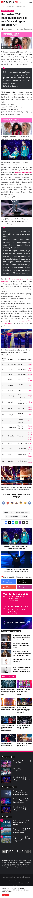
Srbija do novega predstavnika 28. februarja (6, 745)
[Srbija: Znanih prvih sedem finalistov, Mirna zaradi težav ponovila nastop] (8, 720)
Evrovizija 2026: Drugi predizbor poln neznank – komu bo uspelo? (24, 692)
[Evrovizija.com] (10, 2)
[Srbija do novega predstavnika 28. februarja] (8, 738)
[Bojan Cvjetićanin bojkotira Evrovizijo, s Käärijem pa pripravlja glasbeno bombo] (6, 670)
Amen (30, 386)
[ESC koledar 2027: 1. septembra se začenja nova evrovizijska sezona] (6, 779)
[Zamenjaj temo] (21, 3)
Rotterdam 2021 (22, 513)
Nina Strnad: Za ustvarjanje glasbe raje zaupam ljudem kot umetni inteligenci (21, 637)
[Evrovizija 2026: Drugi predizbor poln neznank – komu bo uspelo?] (24, 684)
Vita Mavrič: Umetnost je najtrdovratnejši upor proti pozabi (21, 645)
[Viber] (20, 522)
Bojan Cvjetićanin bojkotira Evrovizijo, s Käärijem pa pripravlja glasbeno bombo (21, 669)
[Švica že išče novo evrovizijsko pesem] (6, 771)
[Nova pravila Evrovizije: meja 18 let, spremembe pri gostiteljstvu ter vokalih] (6, 793)
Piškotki (27, 883)
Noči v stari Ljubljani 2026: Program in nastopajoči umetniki (21, 822)
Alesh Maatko (8, 29)
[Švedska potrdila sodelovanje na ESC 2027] (6, 763)
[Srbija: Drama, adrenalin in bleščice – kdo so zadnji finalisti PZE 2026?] (24, 702)
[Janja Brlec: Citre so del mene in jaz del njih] (6, 661)
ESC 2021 (8, 513)
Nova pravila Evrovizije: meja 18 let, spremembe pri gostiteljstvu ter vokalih (22, 792)
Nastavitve (9, 891)
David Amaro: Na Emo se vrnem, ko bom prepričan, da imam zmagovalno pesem (22, 653)
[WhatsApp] (16, 522)
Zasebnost (16, 886)
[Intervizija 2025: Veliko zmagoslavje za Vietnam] (24, 738)
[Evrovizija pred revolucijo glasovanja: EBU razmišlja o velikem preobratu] (6, 801)
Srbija (25, 516)
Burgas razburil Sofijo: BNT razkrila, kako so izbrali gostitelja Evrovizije (21, 830)
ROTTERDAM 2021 (21, 7)
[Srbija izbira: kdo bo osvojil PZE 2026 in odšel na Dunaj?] (24, 720)
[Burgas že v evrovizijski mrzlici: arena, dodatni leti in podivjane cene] (6, 839)
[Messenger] (13, 522)
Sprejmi (5, 895)
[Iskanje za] (24, 3)
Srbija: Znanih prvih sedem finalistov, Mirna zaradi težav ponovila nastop (7, 728)
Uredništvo (12, 883)
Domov (4, 7)
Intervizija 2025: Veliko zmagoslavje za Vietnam (24, 745)
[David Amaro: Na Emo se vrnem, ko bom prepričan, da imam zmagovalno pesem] (6, 653)
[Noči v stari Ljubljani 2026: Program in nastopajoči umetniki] (6, 823)
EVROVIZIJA (11, 7)
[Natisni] (27, 522)
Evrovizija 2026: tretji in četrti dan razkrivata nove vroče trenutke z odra (8, 692)
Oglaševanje (20, 883)
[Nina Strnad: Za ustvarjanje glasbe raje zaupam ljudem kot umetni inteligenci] (6, 637)
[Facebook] (6, 522)
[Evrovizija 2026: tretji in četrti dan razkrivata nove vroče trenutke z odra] (8, 684)
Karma (30, 421)
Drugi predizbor (12, 516)
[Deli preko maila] (23, 522)
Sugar (30, 396)
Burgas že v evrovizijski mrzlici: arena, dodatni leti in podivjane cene (22, 839)
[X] (9, 522)
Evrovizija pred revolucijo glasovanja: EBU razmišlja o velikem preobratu (21, 800)
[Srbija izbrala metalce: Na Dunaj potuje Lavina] (8, 702)
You (29, 414)
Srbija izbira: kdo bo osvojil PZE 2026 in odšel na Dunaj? (23, 727)
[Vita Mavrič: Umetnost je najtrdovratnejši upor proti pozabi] (6, 645)
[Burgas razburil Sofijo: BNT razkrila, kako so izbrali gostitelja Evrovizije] (6, 831)
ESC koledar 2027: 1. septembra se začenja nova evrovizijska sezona (21, 779)
